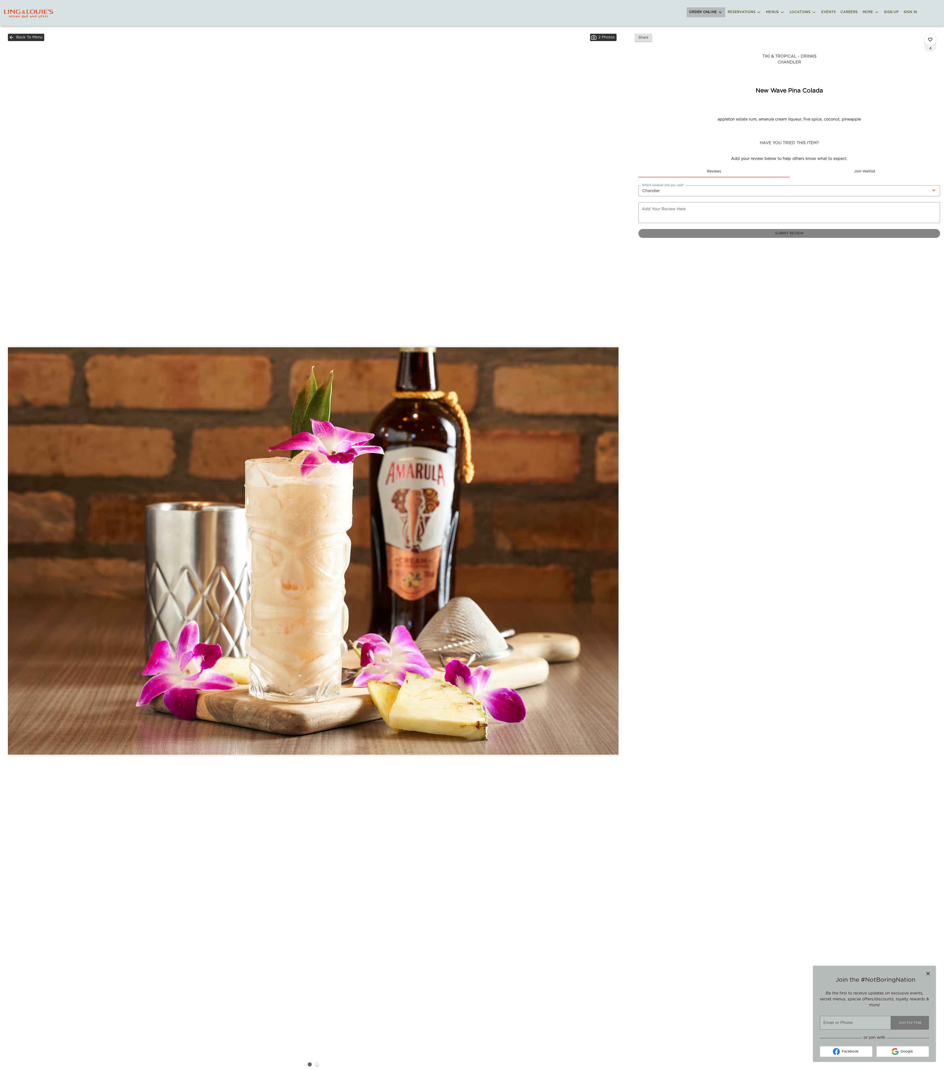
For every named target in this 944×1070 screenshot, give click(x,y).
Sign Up (891, 12)
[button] (706, 12)
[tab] (713, 171)
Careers (849, 12)
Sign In (910, 12)
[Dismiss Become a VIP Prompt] (928, 973)
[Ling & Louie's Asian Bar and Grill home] (28, 13)
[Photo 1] (310, 1064)
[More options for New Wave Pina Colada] (930, 40)
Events (828, 12)
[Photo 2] (317, 1064)
